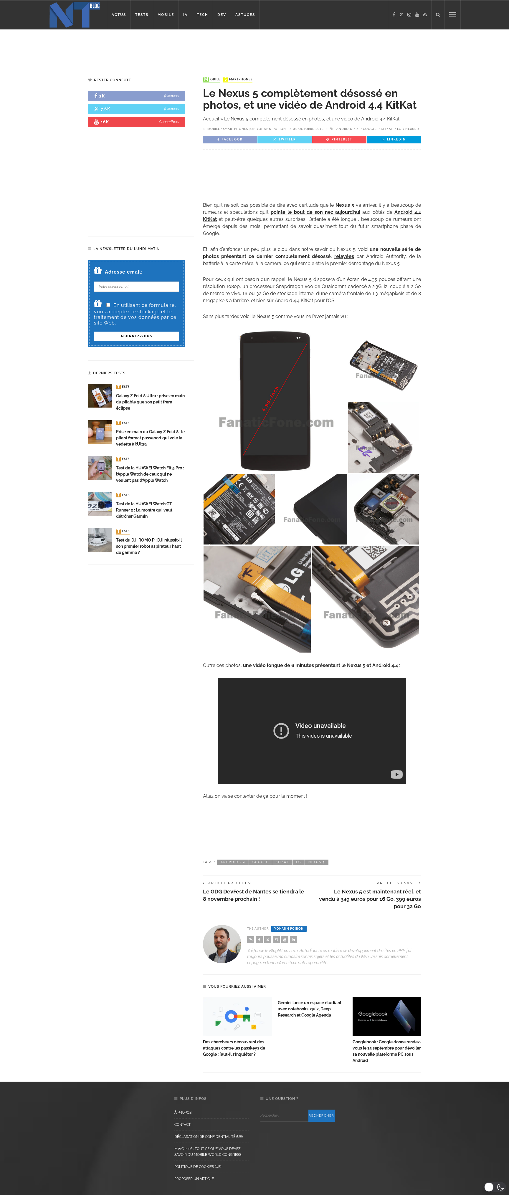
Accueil (211, 119)
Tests (123, 387)
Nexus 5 (412, 129)
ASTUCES (245, 15)
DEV (221, 15)
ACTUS (119, 15)
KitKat (387, 129)
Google (370, 129)
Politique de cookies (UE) (197, 1167)
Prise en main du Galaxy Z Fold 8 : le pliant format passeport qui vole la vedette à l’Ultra (150, 437)
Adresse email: (124, 272)
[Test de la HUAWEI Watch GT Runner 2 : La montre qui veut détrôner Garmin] (100, 504)
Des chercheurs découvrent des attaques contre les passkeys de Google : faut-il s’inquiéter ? (234, 1048)
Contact (182, 1125)
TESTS (141, 15)
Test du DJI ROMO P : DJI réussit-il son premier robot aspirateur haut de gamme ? (149, 546)
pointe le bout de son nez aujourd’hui (316, 212)
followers (171, 96)
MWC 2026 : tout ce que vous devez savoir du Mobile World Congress (207, 1152)
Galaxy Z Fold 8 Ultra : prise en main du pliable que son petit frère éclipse (150, 402)
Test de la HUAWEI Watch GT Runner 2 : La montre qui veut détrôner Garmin (144, 510)
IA (185, 15)
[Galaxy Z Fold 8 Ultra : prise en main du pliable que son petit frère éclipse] (100, 395)
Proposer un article (194, 1179)
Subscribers (169, 122)
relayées (344, 256)
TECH (202, 15)
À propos (182, 1112)
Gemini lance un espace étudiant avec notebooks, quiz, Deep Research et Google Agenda (309, 1008)
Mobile (212, 79)
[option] (237, 1027)
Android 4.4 (347, 129)
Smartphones (238, 79)
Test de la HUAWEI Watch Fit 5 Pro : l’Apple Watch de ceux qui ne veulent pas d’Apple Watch (150, 474)
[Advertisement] (113, 48)
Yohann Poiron (271, 129)
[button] (495, 1187)
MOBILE (166, 15)
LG (399, 129)
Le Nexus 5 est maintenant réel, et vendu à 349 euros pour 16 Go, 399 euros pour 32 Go (370, 898)
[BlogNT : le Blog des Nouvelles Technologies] (74, 14)
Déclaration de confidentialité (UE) (208, 1137)
